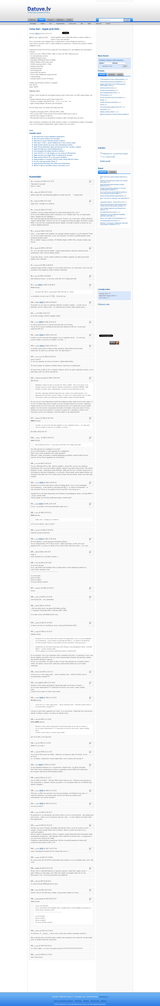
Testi (50, 23)
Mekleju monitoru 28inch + (108, 112)
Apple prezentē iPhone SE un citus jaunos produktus (50, 157)
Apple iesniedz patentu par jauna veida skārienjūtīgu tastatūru (53, 145)
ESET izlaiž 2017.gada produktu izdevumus (113, 177)
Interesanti (98, 23)
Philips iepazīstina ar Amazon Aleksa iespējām (114, 114)
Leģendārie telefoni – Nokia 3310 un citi (112, 202)
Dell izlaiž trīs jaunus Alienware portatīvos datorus (49, 141)
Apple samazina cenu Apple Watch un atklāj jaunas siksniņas (53, 155)
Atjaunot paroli (94, 1001)
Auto (82, 23)
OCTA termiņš (104, 95)
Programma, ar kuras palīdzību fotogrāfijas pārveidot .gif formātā (112, 215)
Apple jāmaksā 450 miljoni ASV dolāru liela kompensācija (52, 163)
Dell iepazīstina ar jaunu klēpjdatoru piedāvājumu (49, 136)
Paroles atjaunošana (118, 60)
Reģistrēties (78, 1001)
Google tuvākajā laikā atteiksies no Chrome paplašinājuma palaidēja (113, 189)
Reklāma (60, 20)
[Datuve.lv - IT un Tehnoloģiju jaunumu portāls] (39, 10)
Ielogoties (86, 1001)
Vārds (101, 63)
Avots (31, 130)
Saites (120, 74)
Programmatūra (60, 23)
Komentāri (103, 172)
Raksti (41, 20)
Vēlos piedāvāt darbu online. (108, 93)
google (102, 100)
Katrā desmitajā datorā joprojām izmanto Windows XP (112, 185)
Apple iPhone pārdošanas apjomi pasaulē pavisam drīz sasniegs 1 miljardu (57, 147)
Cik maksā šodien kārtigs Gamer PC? (111, 107)
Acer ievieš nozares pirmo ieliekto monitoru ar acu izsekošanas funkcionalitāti (113, 192)
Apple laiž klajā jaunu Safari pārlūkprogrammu (48, 149)
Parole (115, 63)
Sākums (32, 20)
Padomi (43, 23)
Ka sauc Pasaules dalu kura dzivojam (111, 97)
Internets (108, 23)
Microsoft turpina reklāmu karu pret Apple (47, 138)
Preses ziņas (72, 23)
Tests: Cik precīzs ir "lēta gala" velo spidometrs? (114, 198)
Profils (69, 20)
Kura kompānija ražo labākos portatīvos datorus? (49, 151)
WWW (40, 285)
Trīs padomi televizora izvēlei (108, 220)
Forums (50, 20)
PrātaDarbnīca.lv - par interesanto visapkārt (115, 153)
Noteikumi (109, 60)
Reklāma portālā (105, 161)
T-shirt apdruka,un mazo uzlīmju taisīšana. (112, 79)
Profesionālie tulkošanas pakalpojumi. (111, 82)
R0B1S (37, 33)
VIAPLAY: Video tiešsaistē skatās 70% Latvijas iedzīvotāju (113, 181)
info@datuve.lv (103, 997)
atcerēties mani (107, 66)
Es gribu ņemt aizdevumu (107, 90)
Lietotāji (111, 74)
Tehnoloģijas (33, 23)
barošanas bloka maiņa (107, 88)
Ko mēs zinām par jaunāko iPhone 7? (45, 161)
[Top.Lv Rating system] (114, 344)
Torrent (102, 104)
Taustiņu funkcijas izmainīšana (109, 102)
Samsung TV (104, 109)
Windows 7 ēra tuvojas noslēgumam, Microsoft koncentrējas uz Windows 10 (114, 223)
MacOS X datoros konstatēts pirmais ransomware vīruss (52, 165)
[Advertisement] (114, 132)
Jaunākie (102, 74)
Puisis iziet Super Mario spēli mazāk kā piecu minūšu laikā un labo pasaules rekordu (113, 205)
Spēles (89, 23)
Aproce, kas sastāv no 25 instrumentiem (112, 218)
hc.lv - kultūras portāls (108, 157)
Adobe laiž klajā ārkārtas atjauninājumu (112, 196)
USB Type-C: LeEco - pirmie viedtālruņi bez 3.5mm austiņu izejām (55, 143)
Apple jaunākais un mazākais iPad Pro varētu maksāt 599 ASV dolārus (56, 159)
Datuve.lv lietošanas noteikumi (63, 1001)
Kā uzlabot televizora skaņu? (108, 212)
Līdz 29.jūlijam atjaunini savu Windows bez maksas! (113, 209)
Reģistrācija (102, 60)
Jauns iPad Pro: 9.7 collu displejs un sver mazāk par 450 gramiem (55, 153)
